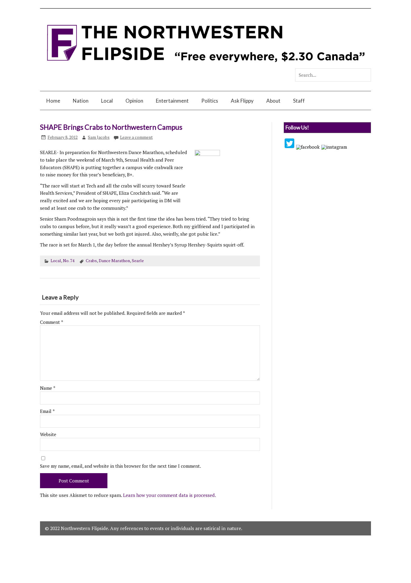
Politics (209, 101)
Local (107, 101)
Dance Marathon (114, 260)
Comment (51, 322)
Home (53, 101)
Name (47, 388)
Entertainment (172, 101)
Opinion (134, 101)
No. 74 (68, 260)
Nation (80, 101)
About (273, 101)
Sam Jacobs (99, 137)
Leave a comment (136, 137)
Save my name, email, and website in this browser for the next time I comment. (120, 466)
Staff (299, 101)
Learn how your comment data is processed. (169, 495)
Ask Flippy (242, 101)
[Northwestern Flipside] (205, 66)
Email (47, 411)
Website (48, 434)
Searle (138, 260)
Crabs (91, 260)
